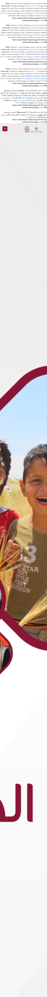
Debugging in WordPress (32, 13)
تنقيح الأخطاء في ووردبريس (26, 100)
